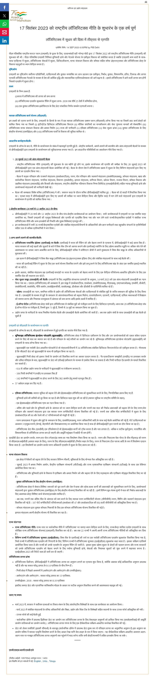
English (37, 661)
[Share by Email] (4, 32)
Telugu (52, 661)
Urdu (45, 661)
